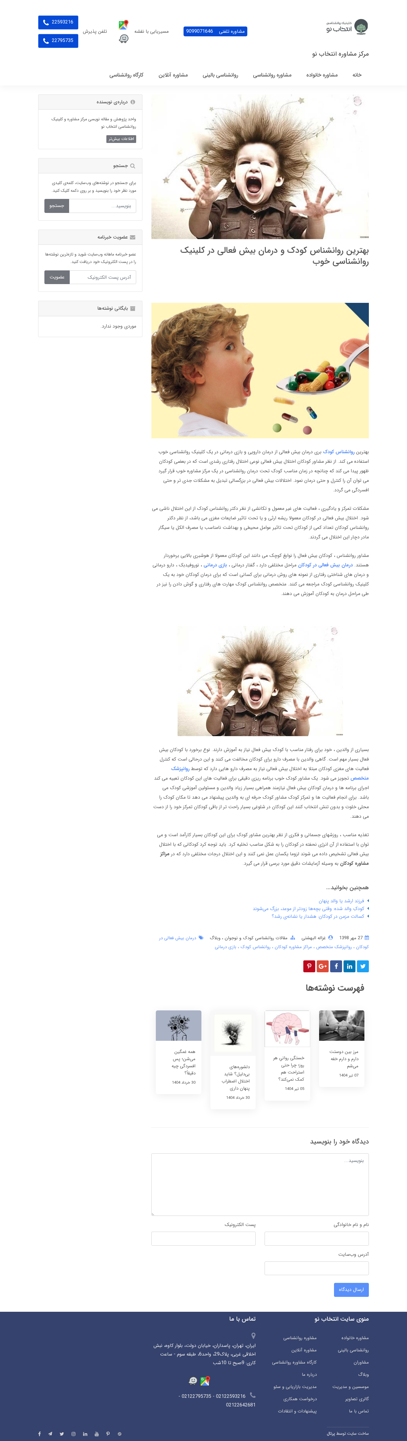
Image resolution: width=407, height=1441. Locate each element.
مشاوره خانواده (355, 1338)
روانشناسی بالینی (353, 1350)
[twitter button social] (62, 1433)
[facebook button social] (39, 1433)
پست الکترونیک (240, 1224)
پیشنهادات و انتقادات (297, 1411)
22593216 (61, 22)
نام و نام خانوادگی (351, 1224)
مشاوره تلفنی (215, 31)
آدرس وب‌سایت (353, 1254)
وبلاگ (215, 938)
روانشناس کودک (255, 947)
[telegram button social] (50, 1434)
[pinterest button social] (108, 1433)
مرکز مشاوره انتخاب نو (340, 54)
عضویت (57, 277)
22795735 (61, 40)
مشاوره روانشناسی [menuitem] (272, 75)
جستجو (56, 205)
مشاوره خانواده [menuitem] (322, 75)
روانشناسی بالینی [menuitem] (220, 75)
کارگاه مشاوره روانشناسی (294, 1362)
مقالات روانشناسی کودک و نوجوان (255, 938)
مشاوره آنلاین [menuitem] (173, 75)
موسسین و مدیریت (351, 1386)
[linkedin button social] (85, 1433)
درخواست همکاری (300, 1399)
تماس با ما (359, 1411)
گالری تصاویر (357, 1399)
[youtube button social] (97, 1433)
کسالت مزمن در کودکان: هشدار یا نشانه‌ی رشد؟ (318, 916)
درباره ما (309, 1374)
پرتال (331, 1433)
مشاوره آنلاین (304, 1350)
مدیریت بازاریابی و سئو (295, 1386)
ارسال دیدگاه (351, 1289)
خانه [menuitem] (356, 75)
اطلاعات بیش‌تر (121, 138)
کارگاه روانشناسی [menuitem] (126, 75)
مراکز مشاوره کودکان (292, 947)
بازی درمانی (225, 947)
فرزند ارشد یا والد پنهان (341, 901)
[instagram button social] (74, 1433)
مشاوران (361, 1362)
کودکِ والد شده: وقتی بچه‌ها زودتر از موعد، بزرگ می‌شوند (308, 908)
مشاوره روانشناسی (300, 1338)
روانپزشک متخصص (333, 947)
